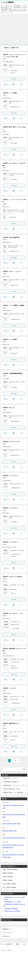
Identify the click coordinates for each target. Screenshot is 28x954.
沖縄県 (8, 857)
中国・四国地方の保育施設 (9, 883)
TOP (8, 944)
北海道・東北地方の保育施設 (10, 869)
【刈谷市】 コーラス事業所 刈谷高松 (13, 305)
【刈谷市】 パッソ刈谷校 (9, 93)
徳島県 (4, 847)
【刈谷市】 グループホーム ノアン (12, 613)
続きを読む (14, 79)
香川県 (22, 845)
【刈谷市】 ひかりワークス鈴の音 (12, 576)
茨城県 (19, 814)
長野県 (18, 823)
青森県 (7, 805)
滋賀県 (18, 837)
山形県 (4, 808)
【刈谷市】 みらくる (8, 407)
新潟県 (4, 823)
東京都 (4, 814)
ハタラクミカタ (7, 919)
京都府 (7, 837)
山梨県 (15, 823)
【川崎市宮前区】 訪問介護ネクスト (12, 781)
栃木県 (23, 814)
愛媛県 (7, 847)
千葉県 (16, 814)
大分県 (18, 854)
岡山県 (4, 845)
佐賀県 (7, 854)
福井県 (11, 823)
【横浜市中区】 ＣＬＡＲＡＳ (10, 778)
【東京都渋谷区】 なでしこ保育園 (12, 901)
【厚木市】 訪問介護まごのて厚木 (11, 789)
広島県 (7, 845)
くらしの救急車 (7, 2)
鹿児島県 (4, 857)
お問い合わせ (6, 936)
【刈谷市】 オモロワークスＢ (10, 441)
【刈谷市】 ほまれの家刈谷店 (10, 237)
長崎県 (11, 854)
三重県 (15, 830)
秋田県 (15, 805)
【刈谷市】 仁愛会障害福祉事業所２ (12, 373)
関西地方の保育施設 (8, 880)
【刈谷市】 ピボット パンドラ (11, 271)
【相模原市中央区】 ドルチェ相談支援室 (13, 792)
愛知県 (4, 830)
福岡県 (4, 854)
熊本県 (15, 854)
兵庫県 (11, 837)
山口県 (18, 845)
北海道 (4, 805)
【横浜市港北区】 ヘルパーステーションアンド (14, 785)
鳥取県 (11, 845)
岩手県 (11, 805)
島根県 (15, 845)
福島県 (22, 805)
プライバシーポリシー (8, 932)
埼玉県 (7, 814)
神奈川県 (12, 814)
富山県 (7, 823)
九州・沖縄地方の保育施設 (9, 887)
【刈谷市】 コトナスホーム (10, 508)
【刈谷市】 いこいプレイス (10, 475)
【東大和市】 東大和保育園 (10, 908)
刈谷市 (4, 59)
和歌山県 (23, 837)
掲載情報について (7, 929)
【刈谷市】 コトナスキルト (10, 542)
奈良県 (15, 837)
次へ (16, 760)
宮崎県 (22, 854)
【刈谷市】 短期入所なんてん (10, 723)
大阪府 (4, 837)
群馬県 (4, 817)
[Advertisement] (14, 29)
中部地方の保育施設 (8, 876)
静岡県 (11, 830)
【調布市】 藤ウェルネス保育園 (12, 911)
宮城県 (18, 805)
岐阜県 (7, 830)
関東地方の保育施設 (8, 873)
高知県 (11, 847)
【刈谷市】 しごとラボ (8, 688)
